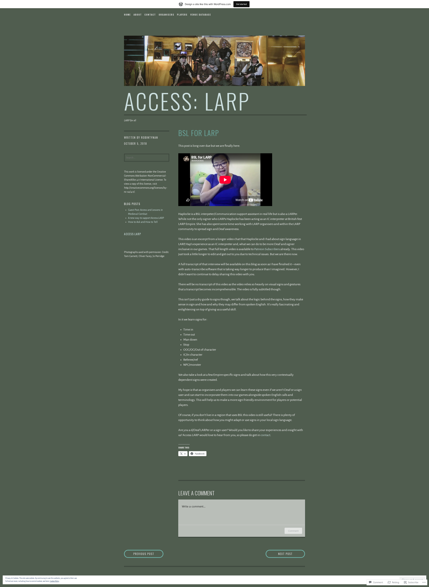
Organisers (166, 14)
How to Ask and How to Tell (143, 222)
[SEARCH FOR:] (146, 157)
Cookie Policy (54, 581)
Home (127, 14)
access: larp (187, 101)
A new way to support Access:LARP (146, 218)
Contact (150, 14)
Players (182, 14)
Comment (293, 530)
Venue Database (200, 14)
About (138, 14)
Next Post (279, 554)
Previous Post (139, 554)
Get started (241, 4)
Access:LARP (132, 234)
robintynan (149, 138)
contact (265, 435)
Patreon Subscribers (267, 249)
